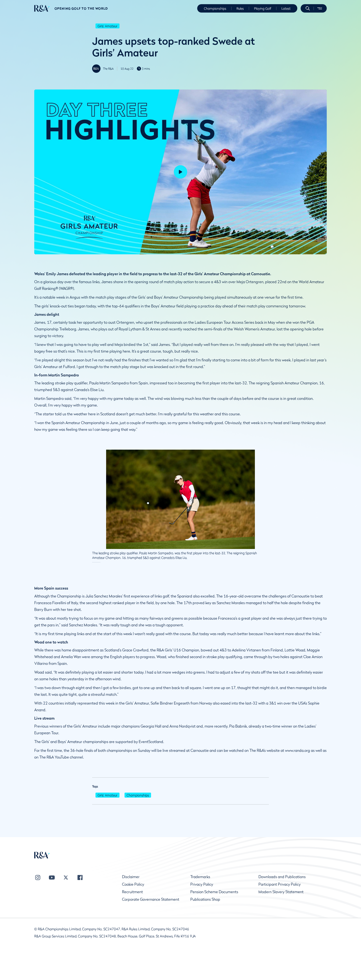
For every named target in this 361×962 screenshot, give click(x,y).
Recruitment (132, 892)
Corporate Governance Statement (150, 899)
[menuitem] (42, 8)
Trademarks (200, 877)
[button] (307, 8)
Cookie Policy (133, 884)
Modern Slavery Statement (281, 892)
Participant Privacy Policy (279, 884)
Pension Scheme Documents (214, 892)
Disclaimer (131, 877)
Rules (240, 8)
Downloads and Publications (282, 877)
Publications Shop (205, 899)
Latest (286, 8)
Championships (215, 8)
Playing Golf (262, 8)
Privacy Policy (201, 884)
